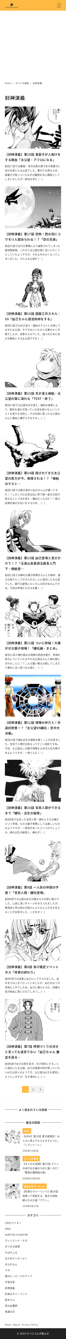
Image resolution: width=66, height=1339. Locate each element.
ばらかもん (11, 1264)
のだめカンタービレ (16, 1258)
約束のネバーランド (16, 1294)
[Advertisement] (33, 45)
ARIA (8, 1228)
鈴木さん (10, 1299)
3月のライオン (13, 1223)
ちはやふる (11, 1252)
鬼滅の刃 (10, 1311)
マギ (7, 1270)
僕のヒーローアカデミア (18, 1276)
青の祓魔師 (11, 1305)
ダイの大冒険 (12, 1246)
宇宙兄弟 (10, 1282)
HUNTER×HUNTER (16, 1234)
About (16, 1324)
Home (8, 1324)
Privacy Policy (30, 1324)
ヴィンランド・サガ (16, 1240)
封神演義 (10, 1288)
